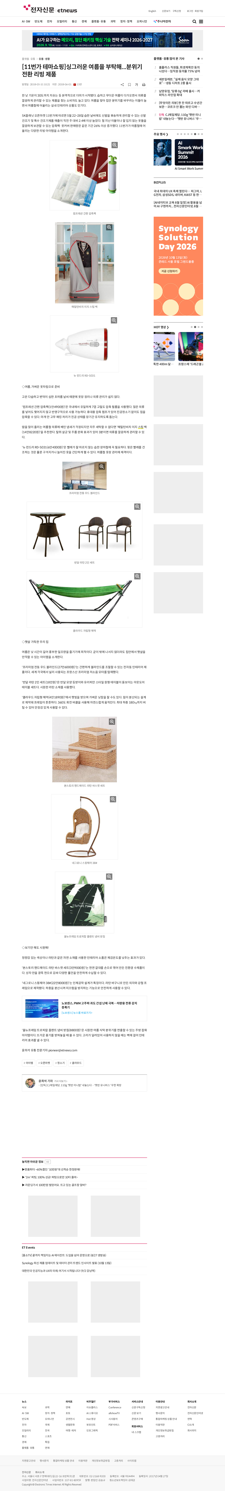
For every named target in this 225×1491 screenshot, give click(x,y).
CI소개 (190, 1424)
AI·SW (26, 21)
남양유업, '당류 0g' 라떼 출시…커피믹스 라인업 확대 (179, 93)
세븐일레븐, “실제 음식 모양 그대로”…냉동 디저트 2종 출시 (179, 81)
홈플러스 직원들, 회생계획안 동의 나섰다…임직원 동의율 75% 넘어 (179, 69)
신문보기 (166, 11)
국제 (47, 1424)
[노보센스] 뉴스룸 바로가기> (77, 1013)
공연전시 (70, 1419)
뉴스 (24, 1401)
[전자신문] (50, 8)
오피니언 (142, 21)
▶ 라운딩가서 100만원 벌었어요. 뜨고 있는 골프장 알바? (54, 1185)
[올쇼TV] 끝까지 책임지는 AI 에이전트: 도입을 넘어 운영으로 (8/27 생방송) (64, 1255)
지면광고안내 (162, 1407)
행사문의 (160, 1413)
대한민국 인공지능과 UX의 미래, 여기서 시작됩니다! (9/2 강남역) (58, 1271)
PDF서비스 (114, 1424)
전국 (47, 1430)
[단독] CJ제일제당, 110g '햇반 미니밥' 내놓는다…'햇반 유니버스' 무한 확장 (80, 1085)
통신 (74, 21)
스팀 (140, 427)
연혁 (189, 1419)
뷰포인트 (91, 1424)
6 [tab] (195, 134)
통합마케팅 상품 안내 (166, 1419)
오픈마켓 (45, 1063)
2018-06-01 (70, 84)
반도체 (38, 21)
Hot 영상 (91, 1419)
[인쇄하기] (143, 84)
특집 (47, 1442)
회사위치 (192, 1430)
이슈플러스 (92, 1407)
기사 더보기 (60, 1081)
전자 (49, 21)
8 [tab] (202, 134)
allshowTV (114, 1413)
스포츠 (48, 1436)
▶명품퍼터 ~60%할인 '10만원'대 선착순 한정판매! (51, 1169)
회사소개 (39, 1472)
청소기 (61, 1063)
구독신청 (177, 11)
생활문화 (70, 1424)
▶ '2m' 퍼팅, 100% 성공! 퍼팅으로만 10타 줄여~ (50, 1177)
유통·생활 (44, 59)
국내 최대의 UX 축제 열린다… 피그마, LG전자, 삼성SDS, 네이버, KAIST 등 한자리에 (178, 194)
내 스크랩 (136, 1432)
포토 (68, 1413)
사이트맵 (131, 1460)
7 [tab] (198, 134)
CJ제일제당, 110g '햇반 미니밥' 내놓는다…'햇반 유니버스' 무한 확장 (180, 117)
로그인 (190, 11)
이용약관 (160, 1424)
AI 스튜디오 (92, 1413)
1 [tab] (198, 59)
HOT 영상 (161, 327)
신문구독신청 (138, 1407)
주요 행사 (161, 134)
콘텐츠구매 (137, 1419)
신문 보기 (136, 1413)
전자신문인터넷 (195, 1413)
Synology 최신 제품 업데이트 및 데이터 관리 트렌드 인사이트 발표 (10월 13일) (66, 1263)
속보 (24, 1407)
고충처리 (160, 1436)
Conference (115, 1407)
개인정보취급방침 (165, 1430)
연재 (47, 1447)
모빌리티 (62, 21)
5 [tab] (192, 134)
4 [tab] (188, 134)
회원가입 (199, 11)
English (152, 11)
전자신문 (192, 1407)
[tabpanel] (178, 93)
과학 (113, 21)
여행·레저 (71, 1430)
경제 (84, 21)
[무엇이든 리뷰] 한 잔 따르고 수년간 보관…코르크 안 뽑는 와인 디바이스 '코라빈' (180, 105)
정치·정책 (126, 21)
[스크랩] (129, 84)
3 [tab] (185, 134)
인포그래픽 (92, 1430)
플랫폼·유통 (98, 21)
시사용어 (113, 1419)
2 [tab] (202, 59)
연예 (68, 1407)
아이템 (29, 1063)
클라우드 (77, 1063)
